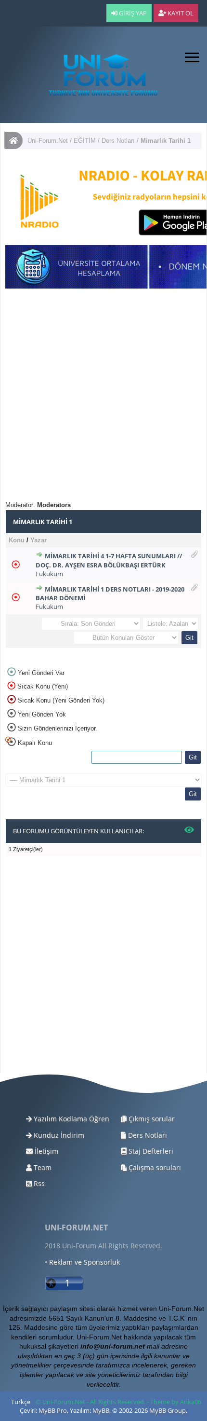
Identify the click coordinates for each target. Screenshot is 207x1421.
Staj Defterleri (150, 1151)
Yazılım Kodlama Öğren (70, 1118)
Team (42, 1167)
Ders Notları (118, 140)
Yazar (38, 540)
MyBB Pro (53, 1410)
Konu (17, 540)
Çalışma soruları (154, 1167)
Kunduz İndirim (58, 1135)
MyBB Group (167, 1410)
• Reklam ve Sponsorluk (82, 1262)
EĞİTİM (85, 140)
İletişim (45, 1151)
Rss (38, 1183)
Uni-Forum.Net (47, 140)
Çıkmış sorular (151, 1118)
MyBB (100, 1410)
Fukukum (49, 573)
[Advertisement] (103, 397)
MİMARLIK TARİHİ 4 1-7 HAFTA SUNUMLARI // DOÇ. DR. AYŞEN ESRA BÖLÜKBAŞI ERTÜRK (109, 560)
